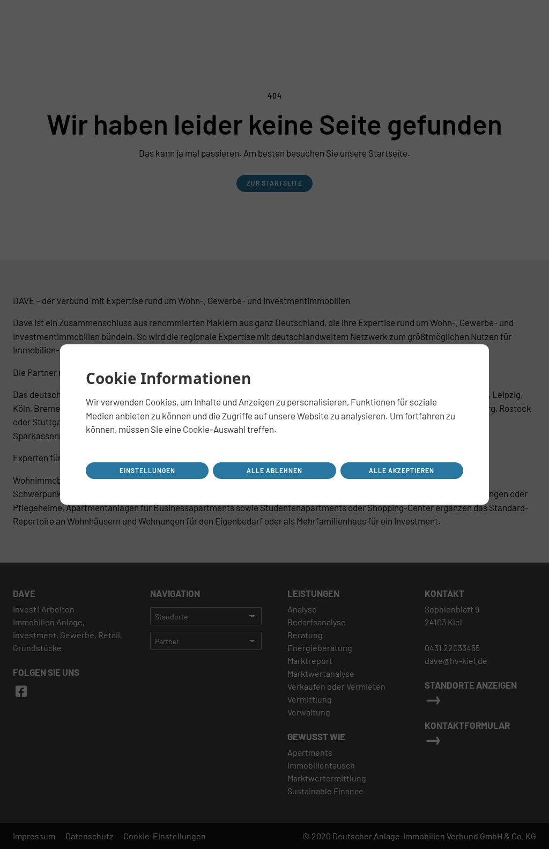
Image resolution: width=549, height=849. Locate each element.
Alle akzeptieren (401, 470)
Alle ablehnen (274, 470)
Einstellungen (147, 470)
